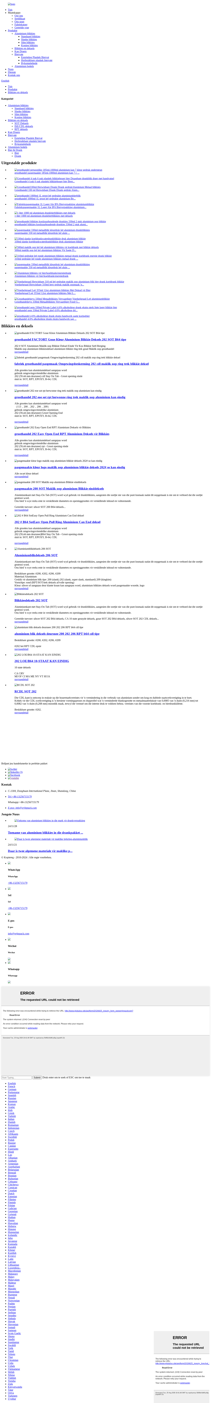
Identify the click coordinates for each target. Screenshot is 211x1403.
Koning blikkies (29, 45)
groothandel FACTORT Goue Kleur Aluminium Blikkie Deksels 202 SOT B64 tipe (70, 339)
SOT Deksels (22, 123)
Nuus (11, 69)
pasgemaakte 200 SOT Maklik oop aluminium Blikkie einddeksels (59, 488)
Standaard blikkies (30, 36)
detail (25, 351)
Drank (18, 156)
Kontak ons (14, 75)
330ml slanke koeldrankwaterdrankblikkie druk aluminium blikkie (49, 241)
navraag (19, 351)
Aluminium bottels (24, 66)
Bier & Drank (15, 150)
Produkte (12, 30)
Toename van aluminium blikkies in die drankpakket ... (45, 832)
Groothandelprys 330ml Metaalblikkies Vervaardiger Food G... (47, 301)
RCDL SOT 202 (25, 691)
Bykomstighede (29, 63)
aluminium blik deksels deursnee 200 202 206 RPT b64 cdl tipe (57, 633)
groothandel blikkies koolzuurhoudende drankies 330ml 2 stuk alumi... (51, 224)
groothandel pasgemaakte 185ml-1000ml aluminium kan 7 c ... (47, 172)
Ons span (19, 21)
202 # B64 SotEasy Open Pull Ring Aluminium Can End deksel (57, 522)
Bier (17, 153)
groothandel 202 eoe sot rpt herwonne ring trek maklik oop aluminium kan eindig (70, 397)
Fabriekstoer (21, 24)
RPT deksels (21, 129)
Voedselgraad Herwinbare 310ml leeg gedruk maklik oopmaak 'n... (49, 284)
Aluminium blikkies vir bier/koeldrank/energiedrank (41, 276)
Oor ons (19, 15)
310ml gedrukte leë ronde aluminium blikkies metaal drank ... (46, 258)
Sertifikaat (20, 18)
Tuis (10, 9)
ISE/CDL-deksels (24, 126)
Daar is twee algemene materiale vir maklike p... (40, 851)
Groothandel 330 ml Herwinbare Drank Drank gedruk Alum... (47, 190)
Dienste (12, 72)
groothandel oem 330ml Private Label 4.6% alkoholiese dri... (46, 310)
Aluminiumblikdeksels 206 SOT (36, 555)
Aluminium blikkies (25, 33)
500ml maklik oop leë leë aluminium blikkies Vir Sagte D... (45, 250)
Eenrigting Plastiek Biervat (35, 57)
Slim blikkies (28, 42)
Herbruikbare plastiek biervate (36, 60)
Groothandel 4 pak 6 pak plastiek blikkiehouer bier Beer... (45, 181)
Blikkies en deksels (24, 48)
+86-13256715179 (17, 882)
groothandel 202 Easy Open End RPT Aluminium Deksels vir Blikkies (62, 434)
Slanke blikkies (29, 39)
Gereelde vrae (22, 27)
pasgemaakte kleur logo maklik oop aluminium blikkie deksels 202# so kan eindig (70, 467)
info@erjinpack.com (18, 933)
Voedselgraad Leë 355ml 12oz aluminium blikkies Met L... (45, 293)
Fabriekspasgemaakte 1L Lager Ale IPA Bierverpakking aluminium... (50, 207)
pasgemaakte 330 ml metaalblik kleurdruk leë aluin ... (42, 233)
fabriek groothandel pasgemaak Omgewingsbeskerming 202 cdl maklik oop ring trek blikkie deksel (82, 364)
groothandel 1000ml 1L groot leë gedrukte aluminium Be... (45, 198)
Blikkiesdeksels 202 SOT (31, 600)
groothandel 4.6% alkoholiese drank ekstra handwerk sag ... (45, 319)
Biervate (19, 54)
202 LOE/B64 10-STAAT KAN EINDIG (42, 661)
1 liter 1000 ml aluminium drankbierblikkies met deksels (44, 215)
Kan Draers (21, 51)
